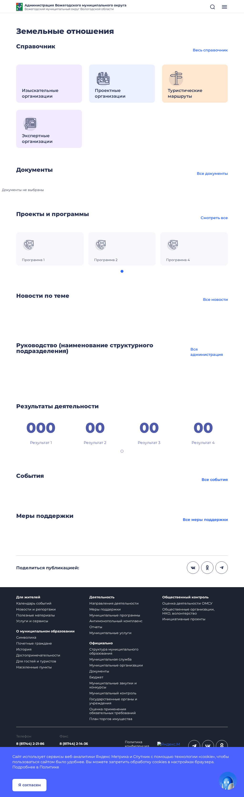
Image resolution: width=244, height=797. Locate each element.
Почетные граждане (34, 643)
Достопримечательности (38, 655)
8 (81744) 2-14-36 (74, 744)
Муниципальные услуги (110, 633)
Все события (215, 479)
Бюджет (96, 677)
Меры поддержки (105, 609)
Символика (26, 637)
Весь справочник (210, 50)
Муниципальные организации (116, 665)
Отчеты (95, 627)
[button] (122, 271)
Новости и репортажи (36, 609)
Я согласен (29, 785)
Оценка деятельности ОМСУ (187, 603)
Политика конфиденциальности (137, 746)
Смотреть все (214, 218)
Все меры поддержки (205, 519)
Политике (49, 767)
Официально (101, 643)
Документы (99, 671)
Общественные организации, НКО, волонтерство (188, 611)
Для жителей (28, 597)
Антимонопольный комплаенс (115, 621)
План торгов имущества (110, 719)
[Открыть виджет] (228, 781)
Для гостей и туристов (36, 661)
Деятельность (101, 597)
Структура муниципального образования (113, 651)
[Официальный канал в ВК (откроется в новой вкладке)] (208, 746)
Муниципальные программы (114, 615)
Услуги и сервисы (32, 621)
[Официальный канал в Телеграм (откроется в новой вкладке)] (194, 746)
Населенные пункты (34, 667)
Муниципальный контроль (112, 693)
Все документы (212, 173)
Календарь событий (33, 603)
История (23, 649)
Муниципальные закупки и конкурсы (113, 685)
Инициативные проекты (183, 619)
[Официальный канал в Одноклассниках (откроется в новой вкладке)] (222, 746)
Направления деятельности (114, 603)
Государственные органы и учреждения (113, 701)
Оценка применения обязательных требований (112, 711)
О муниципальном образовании (45, 631)
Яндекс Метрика (112, 756)
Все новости (215, 299)
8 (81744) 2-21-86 (30, 744)
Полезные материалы (35, 615)
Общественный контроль (185, 597)
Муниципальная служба (110, 659)
